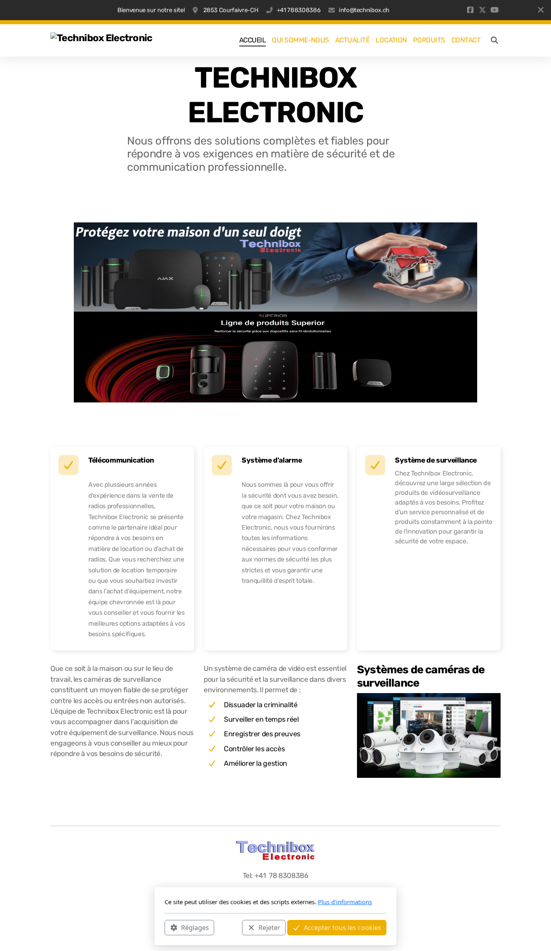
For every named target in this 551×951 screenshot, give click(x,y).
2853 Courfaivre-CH (230, 10)
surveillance (456, 460)
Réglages (195, 927)
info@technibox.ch (364, 10)
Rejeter (269, 927)
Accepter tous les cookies (342, 927)
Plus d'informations (345, 902)
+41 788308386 (298, 10)
